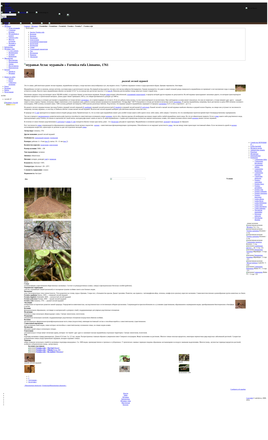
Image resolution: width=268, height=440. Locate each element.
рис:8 (110, 91)
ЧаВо (6, 24)
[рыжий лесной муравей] (29, 77)
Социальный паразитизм (39, 49)
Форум (7, 3)
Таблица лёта (13, 37)
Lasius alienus (259, 199)
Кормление (13, 56)
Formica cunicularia (258, 181)
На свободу (51, 352)
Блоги (11, 81)
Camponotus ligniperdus (259, 170)
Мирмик (60, 352)
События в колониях (12, 83)
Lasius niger (259, 205)
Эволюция (33, 57)
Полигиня (114, 122)
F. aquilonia (87, 107)
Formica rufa (41, 348)
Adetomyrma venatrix (257, 150)
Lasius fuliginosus (261, 203)
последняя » (32, 382)
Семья (32, 47)
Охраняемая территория (38, 42)
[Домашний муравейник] (22, 12)
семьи (39, 125)
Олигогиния (34, 40)
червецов (53, 159)
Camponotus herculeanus (259, 162)
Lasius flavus (259, 201)
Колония (33, 34)
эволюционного (44, 116)
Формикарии (13, 53)
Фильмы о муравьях (12, 44)
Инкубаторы (13, 60)
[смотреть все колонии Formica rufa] (27, 346)
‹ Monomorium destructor (32, 385)
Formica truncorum (258, 196)
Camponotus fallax (261, 159)
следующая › (32, 380)
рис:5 (47, 141)
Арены (11, 64)
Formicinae (254, 157)
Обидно (50, 350)
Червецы (33, 55)
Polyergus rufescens (258, 215)
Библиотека (8, 47)
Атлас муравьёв (14, 28)
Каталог (7, 70)
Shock (57, 348)
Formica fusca (259, 184)
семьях (68, 122)
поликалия (54, 138)
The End (50, 348)
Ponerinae (253, 152)
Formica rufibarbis (261, 191)
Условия (11, 54)
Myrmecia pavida (256, 148)
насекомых (85, 100)
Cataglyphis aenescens (258, 177)
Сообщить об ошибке (238, 389)
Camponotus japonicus (254, 242)
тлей (46, 159)
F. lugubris (117, 107)
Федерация (34, 53)
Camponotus (258, 272)
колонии (109, 116)
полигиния (44, 145)
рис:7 (65, 141)
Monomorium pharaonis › (58, 385)
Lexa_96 (57, 350)
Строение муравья (12, 31)
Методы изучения (12, 40)
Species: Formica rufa (37, 32)
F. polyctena (145, 107)
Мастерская (8, 58)
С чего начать (13, 51)
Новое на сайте (9, 77)
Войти (6, 90)
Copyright (249, 398)
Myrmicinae (254, 154)
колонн (96, 125)
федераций (175, 122)
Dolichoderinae (255, 156)
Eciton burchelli (255, 146)
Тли (31, 51)
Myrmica (250, 227)
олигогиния (53, 145)
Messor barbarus (252, 263)
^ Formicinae (45, 385)
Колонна (33, 36)
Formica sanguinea (261, 193)
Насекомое (34, 38)
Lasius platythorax (261, 206)
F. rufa (37, 113)
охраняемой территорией (136, 94)
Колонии (7, 88)
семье (217, 116)
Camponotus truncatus (259, 173)
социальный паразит (42, 138)
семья (108, 94)
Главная (27, 26)
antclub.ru (12, 71)
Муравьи (34, 26)
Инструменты (14, 66)
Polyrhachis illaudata (258, 219)
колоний (167, 122)
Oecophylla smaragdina (258, 211)
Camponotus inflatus (259, 166)
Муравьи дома (9, 49)
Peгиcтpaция (8, 92)
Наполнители (13, 68)
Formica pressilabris (258, 187)
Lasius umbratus (260, 208)
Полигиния (34, 43)
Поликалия (34, 45)
